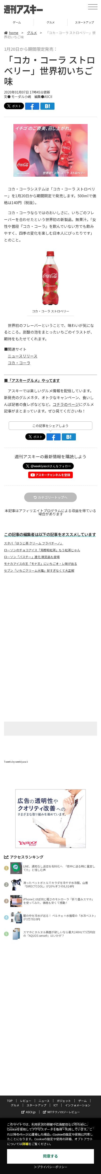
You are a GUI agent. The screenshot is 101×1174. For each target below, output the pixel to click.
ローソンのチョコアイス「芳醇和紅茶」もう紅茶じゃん (42, 550)
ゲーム (82, 1101)
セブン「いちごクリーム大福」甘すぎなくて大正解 (39, 570)
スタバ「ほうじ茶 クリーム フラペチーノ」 (33, 543)
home (13, 32)
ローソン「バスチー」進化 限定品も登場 (32, 557)
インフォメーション (77, 1105)
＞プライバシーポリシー (50, 1167)
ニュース (44, 1101)
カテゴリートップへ (52, 497)
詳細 (25, 1144)
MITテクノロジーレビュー (63, 1112)
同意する (50, 1156)
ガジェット (64, 1101)
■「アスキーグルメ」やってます (32, 380)
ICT (56, 1105)
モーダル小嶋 (21, 96)
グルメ (17, 22)
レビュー (25, 1101)
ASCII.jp (31, 1112)
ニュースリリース (22, 356)
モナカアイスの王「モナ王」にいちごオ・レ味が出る (40, 563)
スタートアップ (51, 22)
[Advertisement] (50, 615)
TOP (10, 1101)
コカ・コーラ (19, 362)
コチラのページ (66, 404)
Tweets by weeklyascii (16, 761)
